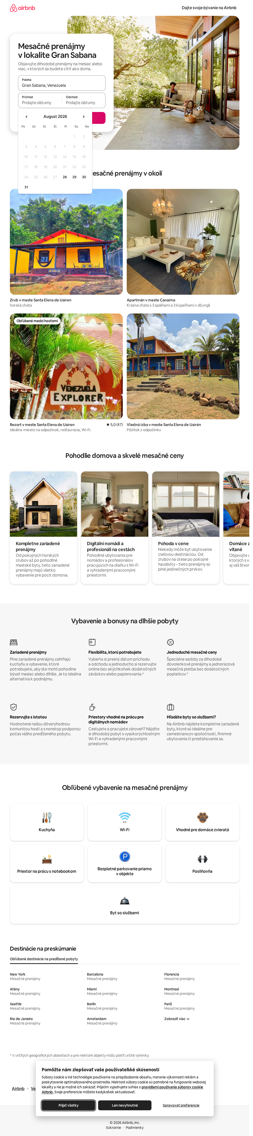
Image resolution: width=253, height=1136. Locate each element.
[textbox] (40, 103)
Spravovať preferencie (181, 1105)
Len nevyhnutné (125, 1105)
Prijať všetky (68, 1105)
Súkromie (113, 1127)
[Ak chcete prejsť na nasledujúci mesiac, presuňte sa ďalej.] (83, 116)
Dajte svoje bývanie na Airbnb (209, 7)
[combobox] (62, 85)
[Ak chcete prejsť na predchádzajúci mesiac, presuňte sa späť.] (26, 116)
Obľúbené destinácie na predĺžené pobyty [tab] (44, 959)
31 (26, 187)
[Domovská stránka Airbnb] (22, 8)
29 (74, 177)
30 (84, 177)
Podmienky (135, 1127)
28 (65, 177)
